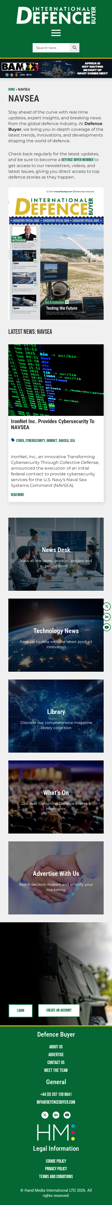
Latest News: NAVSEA (30, 332)
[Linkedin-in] (107, 617)
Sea (72, 440)
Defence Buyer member (77, 159)
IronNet (52, 440)
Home (11, 89)
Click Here (56, 560)
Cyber (20, 440)
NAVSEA (64, 440)
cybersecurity (35, 440)
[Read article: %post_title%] (56, 380)
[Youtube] (107, 627)
